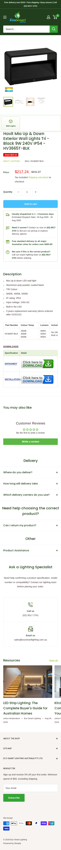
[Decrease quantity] (18, 192)
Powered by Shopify (12, 843)
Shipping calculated (38, 177)
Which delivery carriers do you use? (26, 495)
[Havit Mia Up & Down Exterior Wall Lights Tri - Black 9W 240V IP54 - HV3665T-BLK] (37, 359)
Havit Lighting (11, 161)
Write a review (30, 441)
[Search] (54, 29)
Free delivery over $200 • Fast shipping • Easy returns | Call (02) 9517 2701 (30, 4)
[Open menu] (5, 17)
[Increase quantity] (35, 192)
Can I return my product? (19, 525)
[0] (55, 17)
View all (53, 660)
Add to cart (30, 204)
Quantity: (8, 191)
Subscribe (14, 797)
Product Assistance (16, 550)
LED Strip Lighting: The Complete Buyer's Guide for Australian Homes (25, 708)
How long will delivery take (20, 483)
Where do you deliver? (17, 472)
